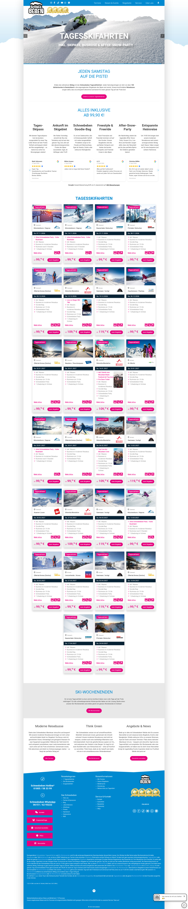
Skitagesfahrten (41, 874)
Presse (65, 809)
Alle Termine (49, 758)
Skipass (152, 865)
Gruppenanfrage (41, 820)
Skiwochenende (43, 859)
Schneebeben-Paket (121, 865)
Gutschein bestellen (41, 828)
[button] (158, 170)
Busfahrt (146, 865)
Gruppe (36, 876)
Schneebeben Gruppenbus (85, 876)
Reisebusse (30, 857)
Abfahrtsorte (101, 784)
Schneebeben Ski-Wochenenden (118, 867)
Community (100, 806)
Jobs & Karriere (68, 805)
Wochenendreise (42, 869)
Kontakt (41, 812)
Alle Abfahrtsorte (94, 758)
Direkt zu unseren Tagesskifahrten (94, 96)
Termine (97, 3)
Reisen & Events (112, 3)
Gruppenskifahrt (68, 784)
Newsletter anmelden (138, 758)
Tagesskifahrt (152, 857)
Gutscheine (100, 801)
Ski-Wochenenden (94, 710)
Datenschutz (67, 814)
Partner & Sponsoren (69, 800)
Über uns (149, 3)
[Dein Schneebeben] (36, 13)
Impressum (66, 812)
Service (138, 3)
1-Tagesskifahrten (68, 779)
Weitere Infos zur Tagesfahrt (106, 788)
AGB (64, 816)
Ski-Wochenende (102, 863)
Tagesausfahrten (135, 865)
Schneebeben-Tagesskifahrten (46, 855)
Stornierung (101, 786)
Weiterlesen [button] (100, 178)
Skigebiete (126, 3)
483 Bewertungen (113, 185)
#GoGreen (66, 807)
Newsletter (41, 843)
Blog (64, 802)
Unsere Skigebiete (103, 781)
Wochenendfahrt (137, 876)
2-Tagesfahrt (66, 869)
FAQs (41, 836)
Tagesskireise (118, 876)
